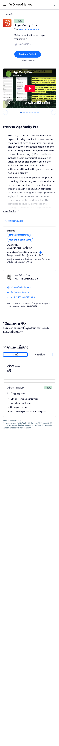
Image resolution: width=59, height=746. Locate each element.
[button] (40, 252)
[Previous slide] (5, 112)
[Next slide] (53, 112)
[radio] (15, 354)
